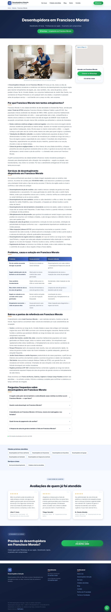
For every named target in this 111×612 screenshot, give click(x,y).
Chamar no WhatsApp (89, 73)
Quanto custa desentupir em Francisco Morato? (25, 405)
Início (9, 8)
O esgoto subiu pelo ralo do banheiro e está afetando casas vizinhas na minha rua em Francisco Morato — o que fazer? (38, 397)
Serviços (44, 3)
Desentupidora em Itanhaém (17, 457)
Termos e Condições (83, 595)
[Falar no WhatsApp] (106, 607)
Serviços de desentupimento (17, 465)
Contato (78, 3)
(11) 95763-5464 (89, 78)
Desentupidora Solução (84, 577)
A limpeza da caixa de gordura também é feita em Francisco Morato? (32, 428)
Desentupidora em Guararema (40, 453)
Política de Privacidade (84, 592)
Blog (65, 3)
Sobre (71, 3)
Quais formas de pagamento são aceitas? (23, 421)
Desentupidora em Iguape (79, 453)
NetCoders (20, 609)
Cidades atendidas (55, 3)
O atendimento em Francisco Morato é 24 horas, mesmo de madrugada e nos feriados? (35, 413)
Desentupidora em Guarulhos (60, 453)
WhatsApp (98, 3)
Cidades (14, 8)
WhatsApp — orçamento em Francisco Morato (55, 31)
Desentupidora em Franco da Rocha (19, 453)
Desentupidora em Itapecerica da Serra (39, 457)
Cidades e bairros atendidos (36, 465)
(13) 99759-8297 (53, 580)
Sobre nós (80, 574)
